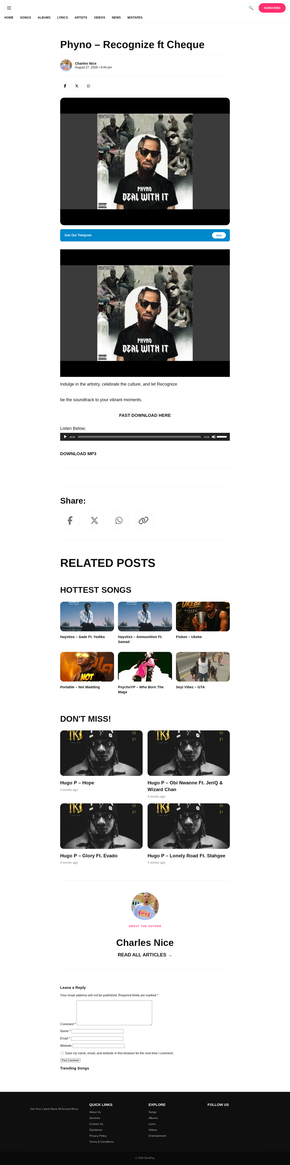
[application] (145, 437)
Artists (81, 17)
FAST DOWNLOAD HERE (145, 415)
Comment (68, 1024)
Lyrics (62, 17)
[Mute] (214, 437)
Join (219, 235)
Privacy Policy (98, 1135)
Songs (25, 17)
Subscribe (272, 7)
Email (65, 1038)
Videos (99, 17)
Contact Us (96, 1123)
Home (8, 17)
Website (66, 1045)
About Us (95, 1112)
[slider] (222, 436)
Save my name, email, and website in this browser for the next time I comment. (119, 1053)
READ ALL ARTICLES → (145, 954)
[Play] (65, 437)
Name (65, 1031)
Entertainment (157, 1135)
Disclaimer (95, 1129)
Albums (44, 17)
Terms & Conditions (101, 1141)
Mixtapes (134, 17)
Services (94, 1118)
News (116, 17)
